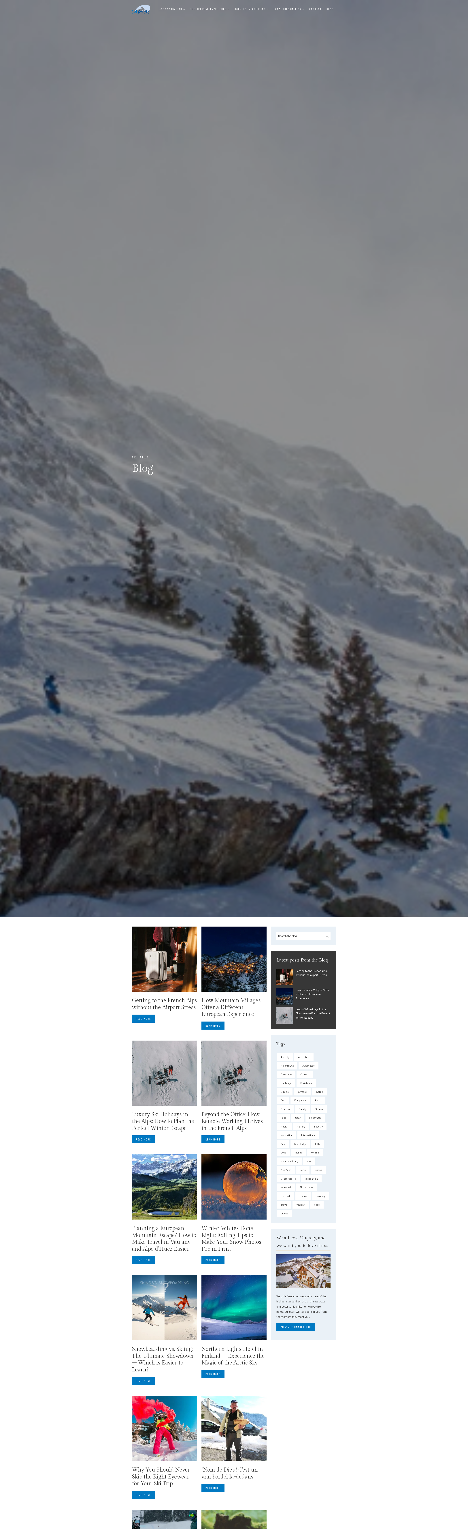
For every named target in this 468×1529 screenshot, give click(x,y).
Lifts (317, 1143)
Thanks (303, 1196)
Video (317, 1204)
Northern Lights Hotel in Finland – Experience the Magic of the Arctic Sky (233, 1356)
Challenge (286, 1082)
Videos (284, 1213)
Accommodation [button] (171, 9)
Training (320, 1196)
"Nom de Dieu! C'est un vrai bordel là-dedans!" (229, 1473)
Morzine (315, 1152)
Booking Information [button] (251, 9)
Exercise (285, 1109)
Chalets (304, 1074)
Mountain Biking (289, 1161)
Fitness (319, 1109)
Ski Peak (285, 1196)
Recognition (311, 1178)
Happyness (315, 1117)
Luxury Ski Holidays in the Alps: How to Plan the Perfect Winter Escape (163, 1121)
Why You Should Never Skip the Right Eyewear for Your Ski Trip (161, 1477)
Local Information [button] (288, 9)
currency (302, 1091)
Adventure (304, 1056)
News (303, 1169)
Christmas (306, 1082)
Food (283, 1117)
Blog (330, 9)
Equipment (300, 1100)
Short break (306, 1187)
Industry (318, 1126)
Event (318, 1100)
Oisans (318, 1169)
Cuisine (285, 1091)
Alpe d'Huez (287, 1065)
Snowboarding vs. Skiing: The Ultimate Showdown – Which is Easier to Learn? (163, 1359)
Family (302, 1109)
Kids (283, 1143)
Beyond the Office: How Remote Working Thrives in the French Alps (232, 1121)
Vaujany (300, 1204)
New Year (286, 1169)
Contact (315, 9)
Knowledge (300, 1143)
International (308, 1135)
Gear (298, 1117)
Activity (285, 1056)
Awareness (308, 1065)
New (309, 1161)
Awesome (286, 1074)
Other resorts (288, 1178)
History (301, 1126)
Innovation (286, 1135)
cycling (319, 1091)
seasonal (286, 1187)
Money (298, 1152)
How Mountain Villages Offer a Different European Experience (231, 1007)
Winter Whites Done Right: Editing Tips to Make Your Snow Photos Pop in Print (231, 1238)
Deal (283, 1100)
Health (284, 1126)
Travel (284, 1204)
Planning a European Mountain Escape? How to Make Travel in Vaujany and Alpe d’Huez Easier (164, 1238)
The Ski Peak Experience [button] (209, 9)
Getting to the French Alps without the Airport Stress (164, 1004)
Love (283, 1152)
